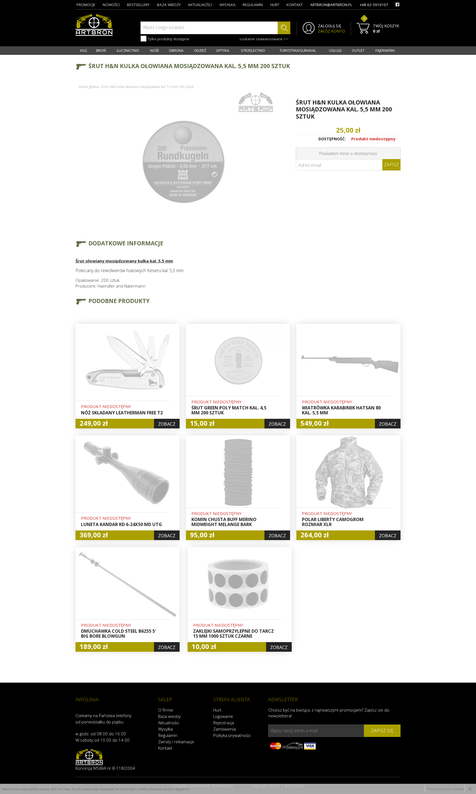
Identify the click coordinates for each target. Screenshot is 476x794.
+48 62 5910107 (373, 4)
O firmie (165, 710)
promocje (86, 4)
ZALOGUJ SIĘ (329, 25)
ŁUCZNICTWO (128, 50)
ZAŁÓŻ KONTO (331, 31)
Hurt (217, 710)
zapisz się (382, 731)
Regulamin (167, 735)
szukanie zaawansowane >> (263, 38)
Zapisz (391, 165)
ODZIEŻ (200, 50)
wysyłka (228, 4)
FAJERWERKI (385, 50)
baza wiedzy (169, 4)
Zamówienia (224, 729)
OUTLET (358, 50)
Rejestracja (223, 722)
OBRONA (176, 50)
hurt (274, 4)
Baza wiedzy (169, 716)
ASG (83, 50)
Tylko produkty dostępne (168, 38)
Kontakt (165, 748)
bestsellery (138, 4)
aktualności (200, 4)
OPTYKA (222, 50)
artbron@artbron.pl (331, 4)
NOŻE (154, 50)
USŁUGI (335, 50)
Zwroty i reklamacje (176, 741)
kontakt (294, 4)
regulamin (253, 4)
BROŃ (101, 50)
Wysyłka (165, 729)
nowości (111, 4)
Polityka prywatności (232, 735)
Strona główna (88, 86)
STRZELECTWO (253, 50)
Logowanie (223, 716)
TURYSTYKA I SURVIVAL (298, 50)
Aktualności (168, 722)
